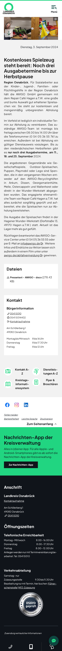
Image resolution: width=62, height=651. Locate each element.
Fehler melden (11, 414)
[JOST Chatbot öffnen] (54, 641)
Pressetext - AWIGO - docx (26, 277)
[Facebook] (7, 404)
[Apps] (31, 646)
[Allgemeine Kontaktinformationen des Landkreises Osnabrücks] (10, 646)
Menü (54, 11)
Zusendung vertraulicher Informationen (22, 633)
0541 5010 (15, 313)
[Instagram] (16, 404)
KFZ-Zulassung (27, 587)
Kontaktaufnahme (20, 321)
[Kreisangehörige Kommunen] (51, 646)
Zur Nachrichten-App (21, 464)
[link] (9, 8)
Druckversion (46, 418)
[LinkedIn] (26, 404)
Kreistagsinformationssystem (22, 384)
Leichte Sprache (29, 418)
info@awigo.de (30, 243)
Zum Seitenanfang (40, 424)
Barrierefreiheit (11, 418)
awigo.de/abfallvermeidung (22, 255)
